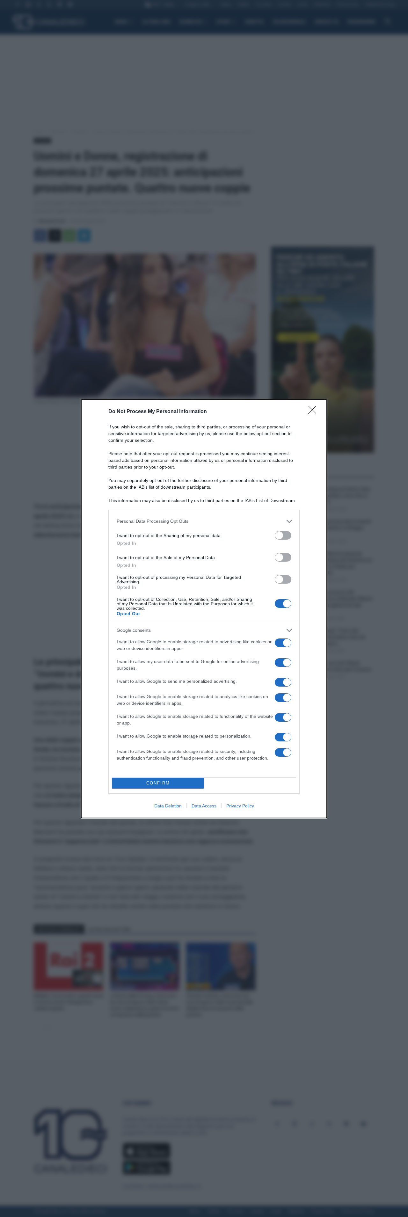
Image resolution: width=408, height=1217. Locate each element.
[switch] (283, 535)
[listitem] (204, 521)
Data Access (204, 805)
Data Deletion (168, 805)
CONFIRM (158, 783)
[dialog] (204, 608)
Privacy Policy (240, 805)
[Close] (314, 412)
